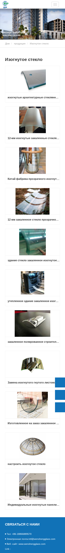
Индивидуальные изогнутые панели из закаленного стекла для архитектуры (34, 504)
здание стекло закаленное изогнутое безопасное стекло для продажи (34, 260)
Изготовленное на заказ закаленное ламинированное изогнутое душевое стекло (34, 423)
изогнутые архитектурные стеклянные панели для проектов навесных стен (34, 97)
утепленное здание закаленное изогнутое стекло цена (34, 301)
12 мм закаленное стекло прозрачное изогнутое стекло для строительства (34, 219)
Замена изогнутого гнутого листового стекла (34, 382)
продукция (20, 43)
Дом (7, 43)
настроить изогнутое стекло (27, 464)
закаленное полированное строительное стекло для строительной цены (34, 341)
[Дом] (5, 4)
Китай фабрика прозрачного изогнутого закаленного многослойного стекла (34, 178)
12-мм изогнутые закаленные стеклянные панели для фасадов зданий (34, 138)
